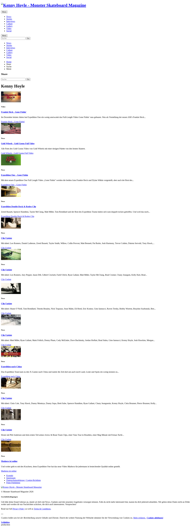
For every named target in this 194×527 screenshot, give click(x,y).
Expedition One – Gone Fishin (14, 175)
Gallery (9, 26)
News (8, 16)
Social (8, 31)
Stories (9, 19)
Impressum (10, 478)
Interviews (10, 21)
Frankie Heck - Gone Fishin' (13, 112)
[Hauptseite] (43, 5)
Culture (9, 24)
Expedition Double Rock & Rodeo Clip (18, 206)
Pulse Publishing (13, 483)
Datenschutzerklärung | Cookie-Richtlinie (23, 480)
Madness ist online (9, 461)
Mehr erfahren (139, 518)
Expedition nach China (11, 366)
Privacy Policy (19, 509)
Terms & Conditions (42, 509)
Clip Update (6, 238)
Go (28, 38)
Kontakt (9, 475)
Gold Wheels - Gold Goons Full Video (17, 143)
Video (8, 28)
